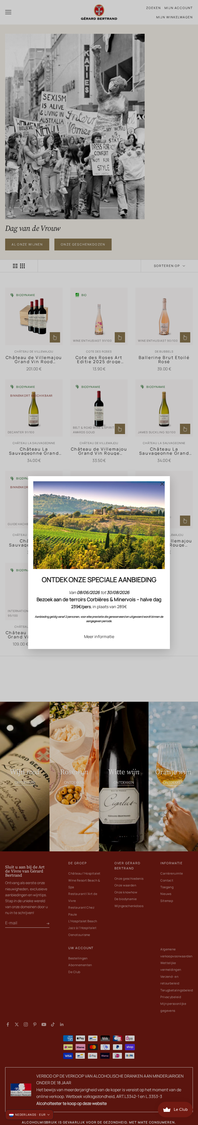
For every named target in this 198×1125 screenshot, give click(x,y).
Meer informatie (99, 636)
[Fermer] (162, 484)
